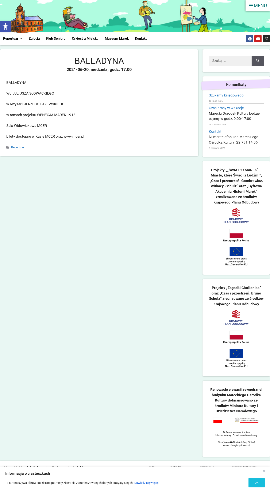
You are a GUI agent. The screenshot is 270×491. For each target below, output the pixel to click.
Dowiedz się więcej (146, 482)
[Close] (265, 470)
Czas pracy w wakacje (226, 108)
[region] (135, 479)
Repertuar (10, 39)
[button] (5, 26)
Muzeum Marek (117, 39)
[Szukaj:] (230, 61)
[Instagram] (266, 38)
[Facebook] (249, 38)
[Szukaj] (258, 61)
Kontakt (141, 39)
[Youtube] (258, 38)
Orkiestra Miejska (85, 39)
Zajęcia (34, 39)
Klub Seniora (56, 39)
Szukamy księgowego (226, 95)
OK (257, 482)
